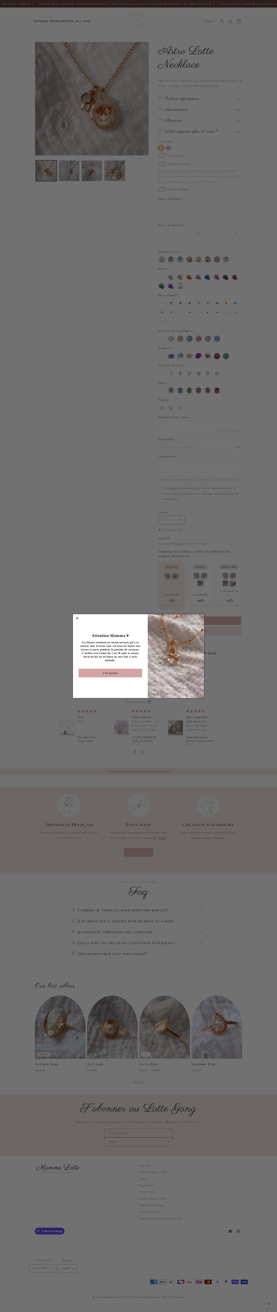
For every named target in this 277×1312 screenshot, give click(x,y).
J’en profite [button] (110, 673)
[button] (77, 618)
